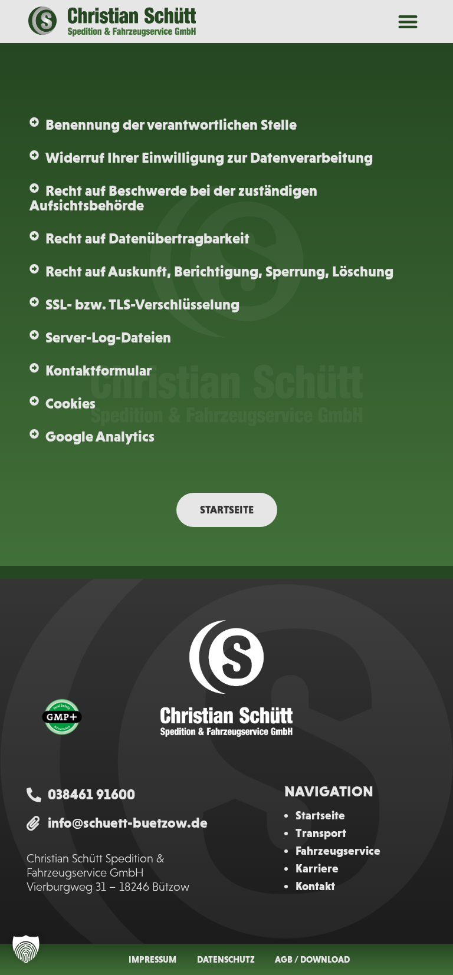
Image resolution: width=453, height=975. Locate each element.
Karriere (317, 868)
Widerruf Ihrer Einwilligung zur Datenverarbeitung (209, 157)
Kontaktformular (98, 370)
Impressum (152, 959)
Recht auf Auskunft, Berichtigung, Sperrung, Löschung (219, 271)
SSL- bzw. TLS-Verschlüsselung (142, 304)
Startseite (320, 815)
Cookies (70, 403)
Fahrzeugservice (338, 850)
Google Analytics (100, 436)
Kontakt (315, 886)
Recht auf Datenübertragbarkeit (147, 238)
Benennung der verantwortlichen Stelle (171, 124)
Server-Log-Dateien (108, 337)
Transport (321, 832)
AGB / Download (312, 959)
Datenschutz (226, 959)
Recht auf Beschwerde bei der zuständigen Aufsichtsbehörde (173, 197)
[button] (408, 21)
